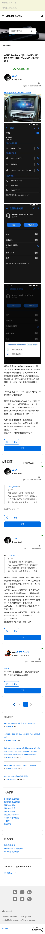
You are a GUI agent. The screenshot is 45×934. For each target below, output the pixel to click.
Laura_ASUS (13, 486)
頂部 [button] (6, 928)
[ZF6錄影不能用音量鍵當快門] (37, 463)
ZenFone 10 (9, 727)
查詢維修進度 (9, 808)
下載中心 (8, 821)
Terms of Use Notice (9, 917)
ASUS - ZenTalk (14, 16)
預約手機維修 (9, 845)
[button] (7, 441)
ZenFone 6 (7, 45)
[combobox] (22, 31)
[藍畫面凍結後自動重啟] (41, 463)
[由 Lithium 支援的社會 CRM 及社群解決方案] (37, 929)
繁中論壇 (9, 911)
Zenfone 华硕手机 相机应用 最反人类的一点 (20, 723)
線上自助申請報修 (11, 852)
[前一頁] (14, 704)
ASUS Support (10, 873)
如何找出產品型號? (12, 799)
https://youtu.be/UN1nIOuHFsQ (17, 93)
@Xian (6, 668)
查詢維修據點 (9, 805)
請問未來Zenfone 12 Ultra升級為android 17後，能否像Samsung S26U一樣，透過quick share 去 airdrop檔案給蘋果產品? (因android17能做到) (22, 751)
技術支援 (8, 824)
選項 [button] (41, 45)
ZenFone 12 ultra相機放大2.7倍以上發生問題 (20, 765)
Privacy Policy (26, 917)
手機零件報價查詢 (11, 818)
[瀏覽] (4, 16)
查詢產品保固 (9, 811)
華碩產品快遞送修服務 (13, 848)
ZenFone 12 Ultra (11, 758)
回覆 (22, 448)
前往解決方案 (23, 69)
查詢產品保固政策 (11, 814)
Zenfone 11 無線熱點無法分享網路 (16, 776)
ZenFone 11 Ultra (11, 741)
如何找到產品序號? (12, 802)
